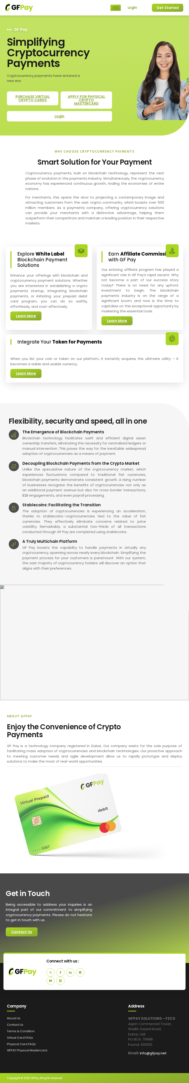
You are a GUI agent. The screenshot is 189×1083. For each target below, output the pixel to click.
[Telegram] (80, 972)
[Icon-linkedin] (70, 972)
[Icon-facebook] (60, 972)
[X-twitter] (50, 972)
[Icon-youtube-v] (50, 981)
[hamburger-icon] (115, 8)
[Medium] (60, 981)
